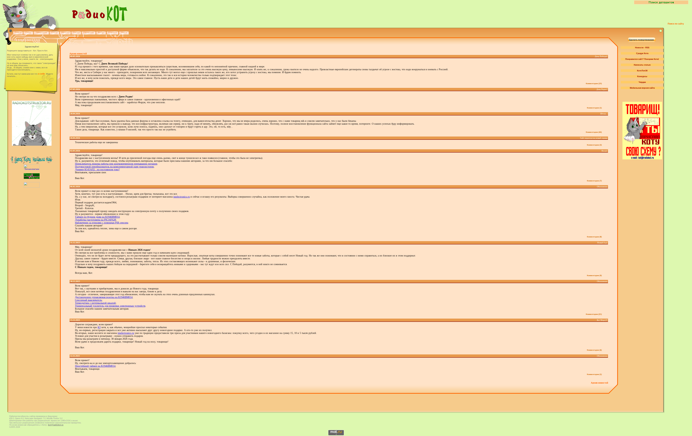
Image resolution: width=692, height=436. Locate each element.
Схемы (28, 32)
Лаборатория (41, 32)
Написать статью (642, 65)
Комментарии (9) (594, 275)
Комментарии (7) (594, 181)
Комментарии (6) (594, 350)
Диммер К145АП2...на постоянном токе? (97, 169)
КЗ (99, 327)
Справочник (88, 32)
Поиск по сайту (676, 24)
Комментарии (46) (594, 132)
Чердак (642, 82)
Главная (18, 32)
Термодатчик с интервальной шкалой (95, 303)
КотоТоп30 (642, 71)
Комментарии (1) (594, 108)
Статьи (54, 32)
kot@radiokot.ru (55, 425)
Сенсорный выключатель (88, 300)
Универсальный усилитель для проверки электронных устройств (110, 306)
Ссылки (76, 32)
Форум (124, 32)
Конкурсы (642, 76)
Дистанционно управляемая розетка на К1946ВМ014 (103, 297)
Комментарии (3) (594, 145)
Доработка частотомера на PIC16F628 (95, 219)
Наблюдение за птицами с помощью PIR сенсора (101, 222)
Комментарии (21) (594, 314)
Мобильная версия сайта (642, 88)
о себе (41, 74)
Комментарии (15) (594, 83)
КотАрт (101, 32)
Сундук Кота (642, 53)
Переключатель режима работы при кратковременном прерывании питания (116, 163)
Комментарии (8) (594, 237)
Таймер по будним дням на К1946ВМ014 (97, 217)
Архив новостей (78, 53)
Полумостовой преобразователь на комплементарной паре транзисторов (114, 166)
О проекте (112, 32)
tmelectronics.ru (181, 196)
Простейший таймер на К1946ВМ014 (95, 366)
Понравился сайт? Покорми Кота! (642, 59)
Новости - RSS (642, 47)
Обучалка (65, 32)
